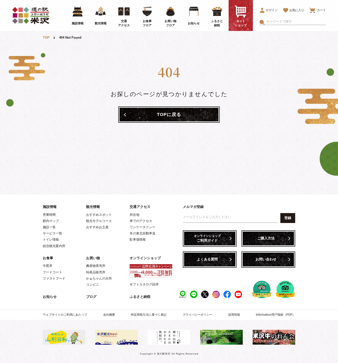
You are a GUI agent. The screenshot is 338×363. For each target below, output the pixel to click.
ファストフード (54, 278)
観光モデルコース (99, 221)
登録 (287, 218)
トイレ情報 (51, 239)
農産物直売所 (95, 266)
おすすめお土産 (97, 227)
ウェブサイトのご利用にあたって (65, 314)
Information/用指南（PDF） (275, 314)
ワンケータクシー (142, 227)
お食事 (48, 258)
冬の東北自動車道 (142, 233)
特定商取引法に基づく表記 (149, 314)
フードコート (52, 272)
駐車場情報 (138, 239)
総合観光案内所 (54, 246)
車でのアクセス (141, 221)
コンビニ (92, 284)
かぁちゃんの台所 (99, 278)
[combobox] (296, 21)
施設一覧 (49, 227)
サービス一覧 (52, 233)
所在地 (134, 215)
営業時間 (49, 215)
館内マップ (51, 221)
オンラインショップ (145, 258)
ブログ (91, 297)
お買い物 (93, 258)
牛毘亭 (47, 266)
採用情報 (234, 314)
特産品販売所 (95, 272)
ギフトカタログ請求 (144, 284)
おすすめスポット (99, 215)
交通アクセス (140, 207)
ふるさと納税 (140, 297)
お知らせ (50, 297)
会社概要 (109, 314)
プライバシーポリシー (197, 314)
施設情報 (50, 207)
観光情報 (93, 207)
